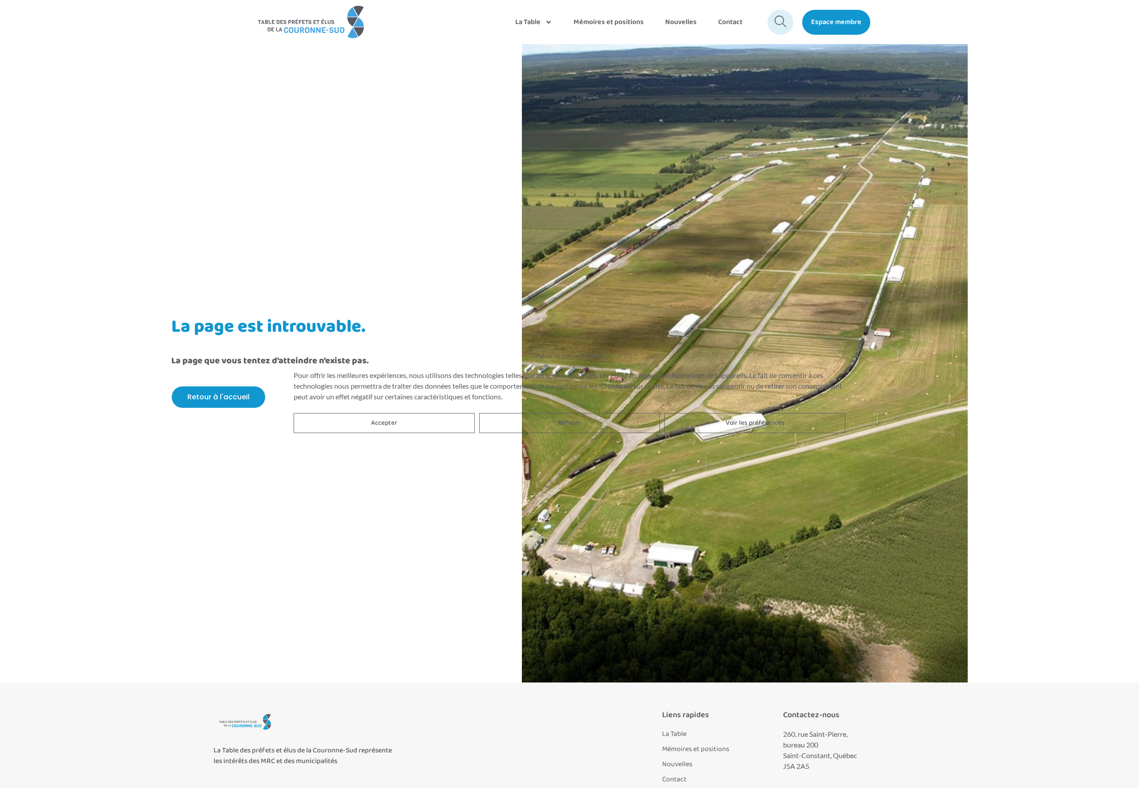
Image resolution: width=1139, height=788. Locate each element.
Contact (730, 22)
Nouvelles (681, 22)
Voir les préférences (755, 423)
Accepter (384, 423)
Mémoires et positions (609, 22)
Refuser (569, 423)
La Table (528, 22)
